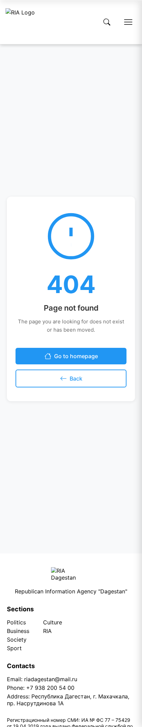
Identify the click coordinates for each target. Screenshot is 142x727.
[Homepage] (20, 22)
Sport (14, 648)
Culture (52, 622)
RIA (47, 630)
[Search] (107, 22)
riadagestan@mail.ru (50, 679)
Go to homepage (76, 356)
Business (18, 630)
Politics (16, 622)
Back (76, 378)
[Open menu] (128, 22)
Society (17, 639)
